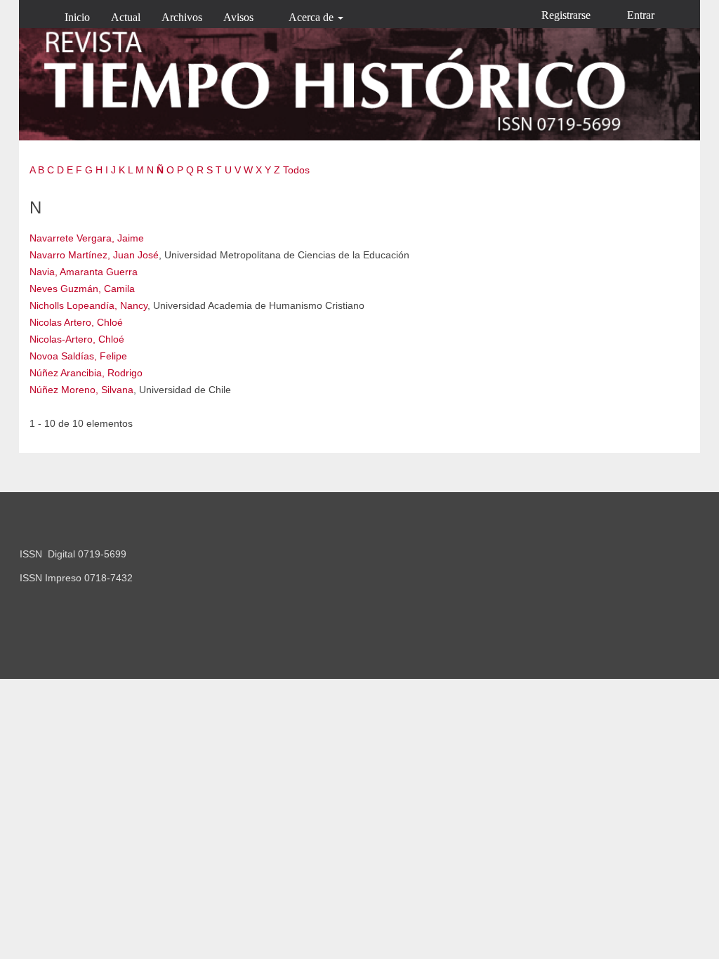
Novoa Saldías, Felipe (78, 356)
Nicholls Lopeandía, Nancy (88, 305)
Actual (125, 17)
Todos (296, 170)
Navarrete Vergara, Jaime (86, 238)
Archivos (181, 17)
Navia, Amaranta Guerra (83, 271)
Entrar (640, 15)
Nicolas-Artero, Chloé (76, 339)
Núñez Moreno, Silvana (81, 389)
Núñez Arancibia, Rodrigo (86, 372)
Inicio (77, 17)
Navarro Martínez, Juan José (94, 254)
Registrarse (566, 15)
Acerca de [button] (312, 17)
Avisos (238, 17)
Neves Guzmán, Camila (82, 288)
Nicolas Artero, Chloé (76, 322)
